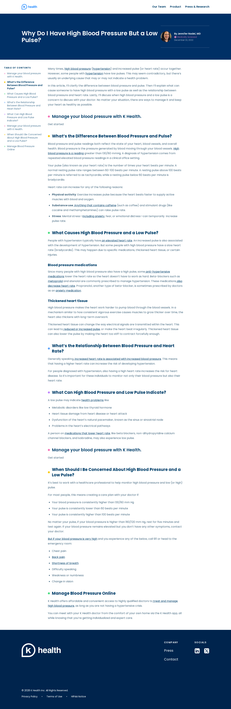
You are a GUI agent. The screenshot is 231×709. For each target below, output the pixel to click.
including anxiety (94, 216)
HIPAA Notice (78, 696)
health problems (92, 400)
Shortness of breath (65, 563)
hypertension (101, 69)
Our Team (159, 7)
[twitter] (206, 651)
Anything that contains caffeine (95, 205)
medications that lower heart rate (87, 433)
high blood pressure (77, 69)
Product (175, 7)
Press (168, 650)
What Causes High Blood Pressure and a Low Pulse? (22, 95)
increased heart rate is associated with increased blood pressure (117, 359)
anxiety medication (68, 291)
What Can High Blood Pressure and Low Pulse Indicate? (20, 117)
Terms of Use (54, 696)
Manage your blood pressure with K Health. (24, 75)
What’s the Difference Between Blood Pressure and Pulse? (24, 85)
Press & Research (197, 7)
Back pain (58, 557)
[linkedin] (197, 651)
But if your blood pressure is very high (72, 539)
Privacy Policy (30, 696)
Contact (171, 659)
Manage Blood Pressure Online (20, 148)
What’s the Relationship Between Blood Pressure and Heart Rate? (23, 106)
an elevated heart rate (116, 240)
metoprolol (55, 281)
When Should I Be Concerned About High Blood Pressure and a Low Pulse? (24, 138)
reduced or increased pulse (81, 329)
